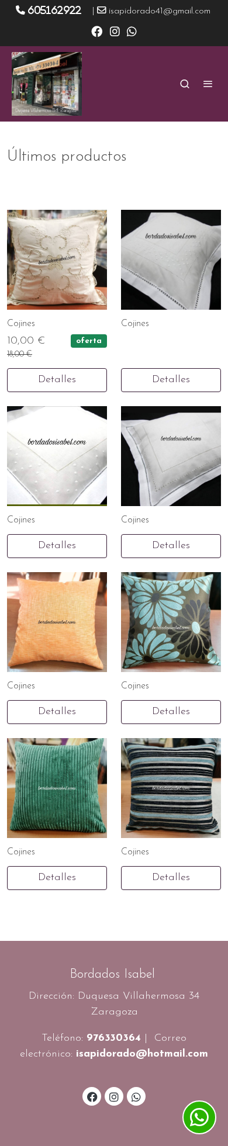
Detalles (57, 380)
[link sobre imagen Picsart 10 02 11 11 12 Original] (57, 456)
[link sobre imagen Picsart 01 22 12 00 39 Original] (171, 622)
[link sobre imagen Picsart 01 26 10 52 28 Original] (57, 622)
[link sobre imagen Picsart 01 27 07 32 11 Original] (57, 260)
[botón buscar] (184, 83)
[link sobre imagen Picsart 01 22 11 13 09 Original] (57, 788)
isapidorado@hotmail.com (142, 1054)
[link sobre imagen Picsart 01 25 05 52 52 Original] (171, 788)
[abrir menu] (208, 83)
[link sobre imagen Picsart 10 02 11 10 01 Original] (171, 260)
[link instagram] (115, 30)
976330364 (114, 1038)
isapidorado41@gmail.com (159, 11)
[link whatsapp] (132, 30)
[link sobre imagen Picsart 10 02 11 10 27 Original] (171, 456)
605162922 (54, 10)
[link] (47, 84)
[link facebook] (96, 30)
